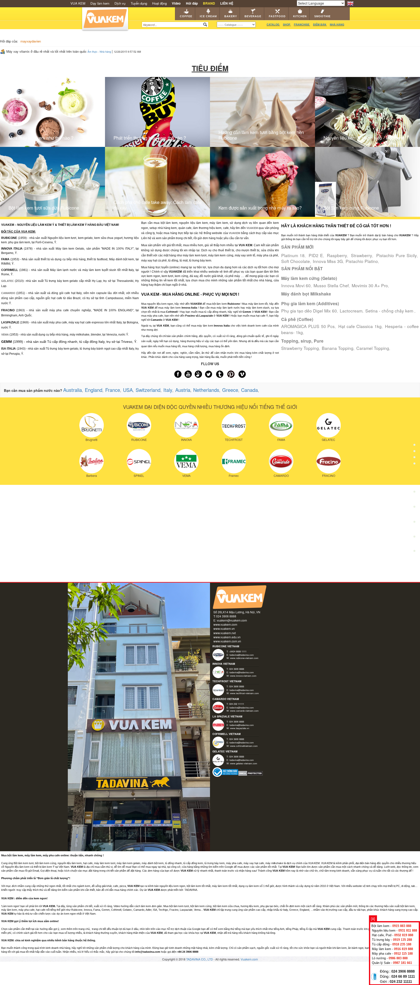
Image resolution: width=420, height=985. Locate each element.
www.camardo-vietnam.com (244, 710)
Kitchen (300, 16)
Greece (230, 389)
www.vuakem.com (225, 624)
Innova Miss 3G (328, 261)
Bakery (230, 16)
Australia (72, 389)
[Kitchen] (414, 508)
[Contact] (414, 552)
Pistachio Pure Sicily (396, 255)
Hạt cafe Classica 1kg (360, 326)
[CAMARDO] (281, 460)
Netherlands (206, 389)
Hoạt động (159, 3)
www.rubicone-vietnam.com (244, 658)
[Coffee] (414, 433)
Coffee (186, 16)
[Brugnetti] (91, 424)
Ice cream (208, 16)
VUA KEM (77, 3)
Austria (182, 389)
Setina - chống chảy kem (389, 311)
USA (128, 389)
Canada (249, 389)
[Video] (414, 538)
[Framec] (233, 460)
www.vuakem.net (224, 633)
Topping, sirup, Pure (302, 341)
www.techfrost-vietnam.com (244, 693)
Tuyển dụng (139, 3)
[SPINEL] (139, 460)
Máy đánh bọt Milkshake (306, 294)
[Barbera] (91, 460)
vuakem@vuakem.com (232, 620)
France (112, 389)
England (93, 389)
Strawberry (361, 255)
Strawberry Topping (300, 348)
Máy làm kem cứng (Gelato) (309, 278)
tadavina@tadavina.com (241, 655)
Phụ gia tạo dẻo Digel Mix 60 (309, 311)
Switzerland (148, 389)
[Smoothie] (414, 523)
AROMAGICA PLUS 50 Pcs (308, 326)
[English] (350, 2)
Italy (167, 389)
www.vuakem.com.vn (227, 641)
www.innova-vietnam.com (243, 675)
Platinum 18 (293, 255)
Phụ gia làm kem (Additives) (310, 303)
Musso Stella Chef (331, 285)
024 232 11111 (401, 982)
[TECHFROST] (233, 424)
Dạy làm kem (99, 3)
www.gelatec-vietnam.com (243, 763)
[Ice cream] (414, 448)
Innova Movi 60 (296, 285)
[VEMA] (186, 460)
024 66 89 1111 (403, 976)
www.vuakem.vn (224, 628)
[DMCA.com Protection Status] (250, 773)
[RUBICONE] (139, 424)
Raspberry (337, 255)
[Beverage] (414, 478)
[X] (373, 918)
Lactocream (351, 311)
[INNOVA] (186, 424)
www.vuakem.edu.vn (227, 637)
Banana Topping (337, 348)
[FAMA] (281, 424)
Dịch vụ (119, 3)
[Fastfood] (414, 493)
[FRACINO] (328, 460)
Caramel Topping (372, 348)
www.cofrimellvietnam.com (244, 746)
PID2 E (316, 255)
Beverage (253, 16)
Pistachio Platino (362, 261)
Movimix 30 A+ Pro (370, 285)
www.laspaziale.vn (239, 728)
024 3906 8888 (403, 971)
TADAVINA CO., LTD (200, 959)
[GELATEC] (328, 424)
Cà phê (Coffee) (297, 319)
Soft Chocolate (295, 261)
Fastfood (277, 16)
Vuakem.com (249, 959)
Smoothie (322, 16)
